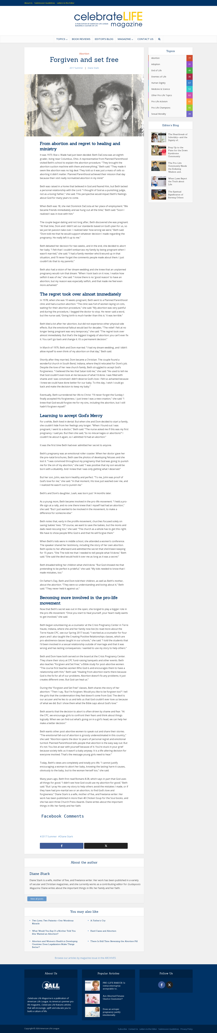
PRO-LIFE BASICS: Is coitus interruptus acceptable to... (114, 985)
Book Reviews (81, 39)
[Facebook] (161, 984)
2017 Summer (76, 67)
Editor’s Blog (104, 39)
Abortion (84, 53)
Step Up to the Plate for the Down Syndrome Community (178, 152)
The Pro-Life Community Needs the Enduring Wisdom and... (177, 167)
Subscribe (122, 1029)
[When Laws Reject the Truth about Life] (159, 181)
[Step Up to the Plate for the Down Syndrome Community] (159, 150)
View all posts (36, 898)
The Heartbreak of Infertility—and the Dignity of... (177, 137)
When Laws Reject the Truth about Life (177, 181)
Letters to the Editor (65, 3)
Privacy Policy (187, 1029)
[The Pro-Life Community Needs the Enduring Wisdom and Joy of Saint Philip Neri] (159, 166)
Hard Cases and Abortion (103, 931)
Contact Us (145, 39)
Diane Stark (93, 67)
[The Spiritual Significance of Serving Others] (159, 194)
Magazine (124, 39)
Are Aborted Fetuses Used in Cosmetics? (113, 997)
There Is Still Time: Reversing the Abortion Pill (114, 941)
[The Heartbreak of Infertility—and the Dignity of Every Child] (159, 137)
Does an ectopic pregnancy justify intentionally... (111, 1012)
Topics (60, 39)
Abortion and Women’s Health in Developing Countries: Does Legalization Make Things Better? (54, 944)
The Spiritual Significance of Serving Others (175, 194)
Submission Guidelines (44, 3)
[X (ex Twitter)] (169, 984)
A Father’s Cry (97, 920)
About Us (28, 3)
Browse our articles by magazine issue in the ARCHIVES (85, 958)
